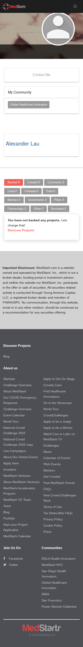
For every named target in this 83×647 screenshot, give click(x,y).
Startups (9, 379)
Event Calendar (14, 415)
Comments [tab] (56, 182)
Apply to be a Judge (57, 421)
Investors (9, 469)
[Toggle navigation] (75, 6)
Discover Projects (21, 230)
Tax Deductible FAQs (58, 513)
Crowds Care (52, 385)
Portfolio (9, 518)
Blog (6, 356)
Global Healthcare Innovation (28, 104)
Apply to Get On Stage (59, 379)
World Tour (11, 421)
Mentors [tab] (14, 200)
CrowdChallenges (55, 415)
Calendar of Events (56, 458)
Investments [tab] (37, 200)
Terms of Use (52, 507)
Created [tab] (33, 182)
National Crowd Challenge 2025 (14, 430)
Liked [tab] (12, 191)
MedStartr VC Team (17, 499)
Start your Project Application (15, 527)
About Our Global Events (20, 457)
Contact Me (41, 75)
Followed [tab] (31, 191)
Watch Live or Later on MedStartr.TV (59, 436)
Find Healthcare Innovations (54, 393)
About (47, 451)
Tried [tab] (50, 191)
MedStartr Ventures (17, 475)
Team (7, 506)
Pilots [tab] (59, 200)
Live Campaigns (14, 451)
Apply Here (11, 463)
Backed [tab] (14, 182)
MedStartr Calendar (17, 536)
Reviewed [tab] (58, 208)
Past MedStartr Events (59, 483)
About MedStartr (14, 391)
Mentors (49, 470)
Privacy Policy (53, 519)
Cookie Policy (52, 525)
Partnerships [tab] (17, 208)
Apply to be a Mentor (58, 427)
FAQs (47, 489)
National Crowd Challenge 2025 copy (18, 441)
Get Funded (51, 476)
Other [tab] (38, 208)
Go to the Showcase (57, 403)
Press (47, 531)
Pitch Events (52, 464)
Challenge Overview (17, 385)
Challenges (51, 445)
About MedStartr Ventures (21, 482)
